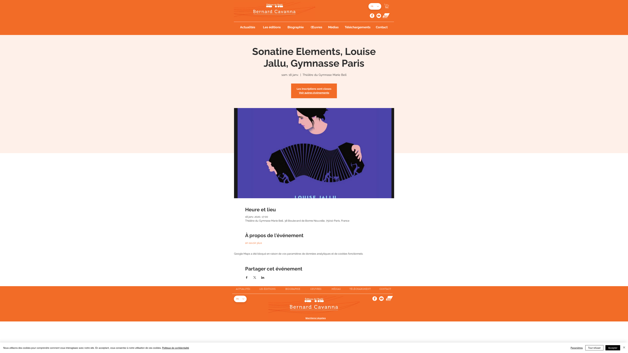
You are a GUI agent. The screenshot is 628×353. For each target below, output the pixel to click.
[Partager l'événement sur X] (254, 277)
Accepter (612, 347)
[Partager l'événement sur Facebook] (246, 277)
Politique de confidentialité (175, 347)
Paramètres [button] (577, 347)
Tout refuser (594, 347)
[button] (387, 6)
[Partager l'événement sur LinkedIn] (262, 277)
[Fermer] (624, 347)
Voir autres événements (314, 92)
